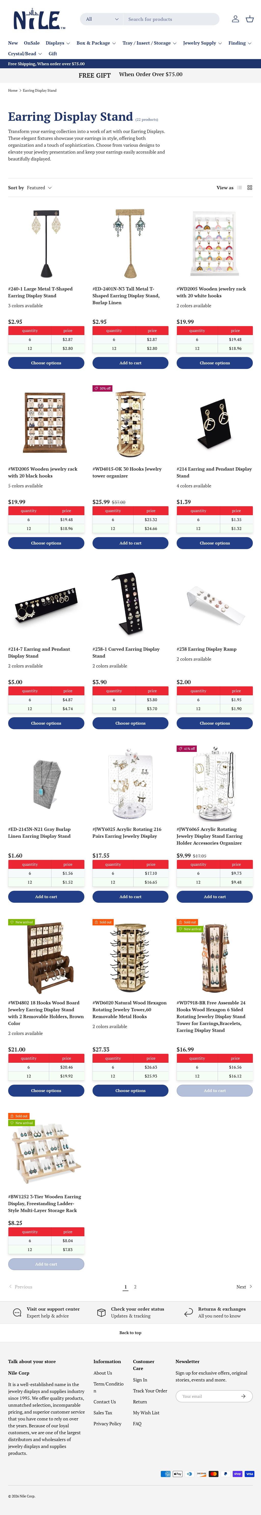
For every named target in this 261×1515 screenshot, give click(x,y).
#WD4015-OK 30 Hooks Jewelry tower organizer (127, 472)
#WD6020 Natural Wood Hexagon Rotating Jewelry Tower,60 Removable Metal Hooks (130, 1009)
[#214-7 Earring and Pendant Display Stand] (46, 603)
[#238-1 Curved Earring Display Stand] (131, 603)
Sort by (16, 187)
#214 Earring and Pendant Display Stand (214, 472)
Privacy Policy (107, 1423)
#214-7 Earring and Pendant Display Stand (39, 652)
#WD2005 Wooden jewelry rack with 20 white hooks (211, 292)
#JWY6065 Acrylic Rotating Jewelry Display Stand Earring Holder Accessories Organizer (210, 836)
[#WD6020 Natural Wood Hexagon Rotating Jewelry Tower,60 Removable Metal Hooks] (131, 957)
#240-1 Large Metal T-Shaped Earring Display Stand (40, 292)
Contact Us (105, 1402)
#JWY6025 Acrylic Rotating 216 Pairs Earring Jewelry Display (127, 832)
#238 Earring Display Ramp (207, 649)
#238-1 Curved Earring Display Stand (126, 652)
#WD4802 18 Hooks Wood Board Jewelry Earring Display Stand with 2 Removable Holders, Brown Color (46, 1013)
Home (13, 90)
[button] (249, 18)
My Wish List (146, 1413)
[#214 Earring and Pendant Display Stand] (215, 423)
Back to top (130, 1332)
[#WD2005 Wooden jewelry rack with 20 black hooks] (46, 423)
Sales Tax (103, 1413)
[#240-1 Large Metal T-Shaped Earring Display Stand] (46, 243)
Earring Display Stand (40, 90)
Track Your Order (150, 1391)
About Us (103, 1373)
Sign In (140, 1380)
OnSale (32, 43)
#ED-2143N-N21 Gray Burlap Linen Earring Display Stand (39, 832)
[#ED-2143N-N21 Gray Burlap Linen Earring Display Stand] (46, 784)
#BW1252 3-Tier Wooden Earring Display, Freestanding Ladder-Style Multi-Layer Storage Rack (44, 1203)
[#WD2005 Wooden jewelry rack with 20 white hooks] (215, 243)
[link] (64, 1286)
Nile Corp (27, 1496)
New (13, 43)
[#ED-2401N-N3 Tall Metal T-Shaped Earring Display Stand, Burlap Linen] (131, 243)
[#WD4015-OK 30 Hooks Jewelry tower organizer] (131, 423)
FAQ (137, 1423)
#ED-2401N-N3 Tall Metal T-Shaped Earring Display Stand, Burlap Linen (126, 295)
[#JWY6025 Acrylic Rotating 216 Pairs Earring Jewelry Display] (131, 784)
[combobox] (149, 19)
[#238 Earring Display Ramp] (215, 603)
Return (140, 1402)
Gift (53, 53)
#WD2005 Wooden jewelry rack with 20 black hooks (42, 472)
